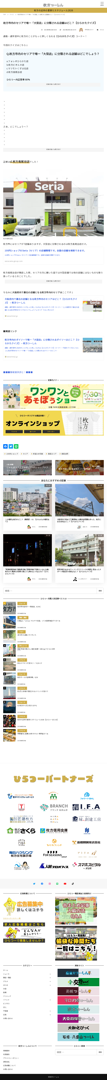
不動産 (5, 1011)
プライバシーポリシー (11, 1058)
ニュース (6, 974)
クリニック (7, 996)
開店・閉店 (7, 977)
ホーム (5, 970)
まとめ (5, 985)
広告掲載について (9, 1065)
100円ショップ (12, 453)
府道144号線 (38, 453)
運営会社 (6, 1062)
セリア (25, 453)
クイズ (102, 30)
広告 (4, 1014)
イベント (6, 1000)
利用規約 (6, 1054)
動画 (4, 992)
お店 (4, 989)
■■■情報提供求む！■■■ (18, 372)
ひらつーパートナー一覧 (11, 918)
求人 (4, 1007)
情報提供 (6, 1050)
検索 (100, 591)
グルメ (5, 981)
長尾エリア (52, 453)
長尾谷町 (64, 453)
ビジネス (6, 1003)
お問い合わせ (8, 1018)
